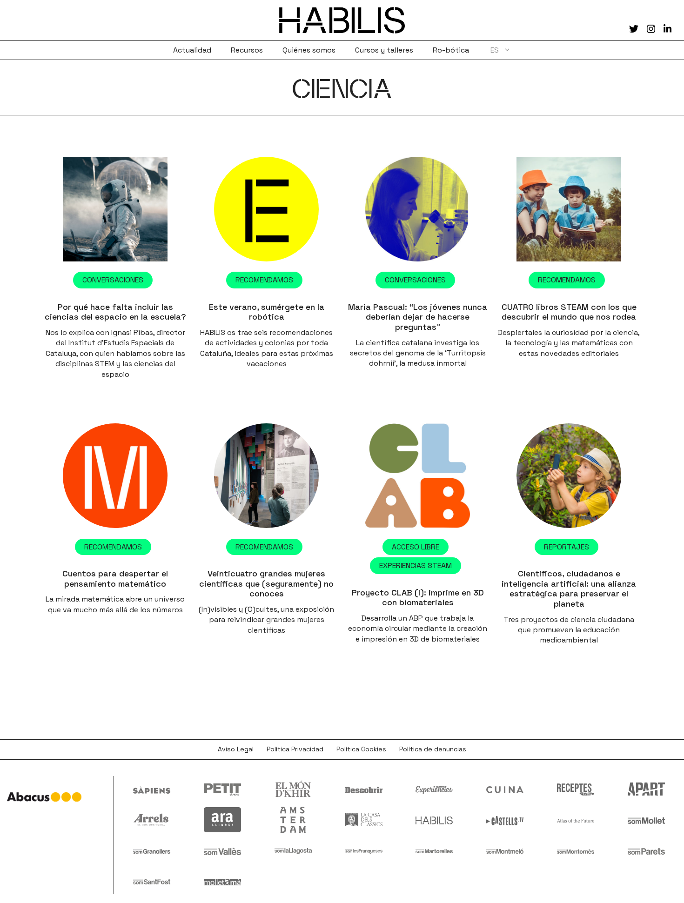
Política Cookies (361, 749)
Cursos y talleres (384, 50)
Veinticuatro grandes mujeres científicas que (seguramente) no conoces (266, 583)
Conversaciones (112, 280)
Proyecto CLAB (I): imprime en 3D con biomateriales (418, 597)
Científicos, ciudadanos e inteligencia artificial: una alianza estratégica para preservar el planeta (569, 588)
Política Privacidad (295, 749)
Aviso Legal (236, 749)
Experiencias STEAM (415, 565)
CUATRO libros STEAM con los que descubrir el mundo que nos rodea (569, 311)
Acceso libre (415, 547)
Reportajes (566, 547)
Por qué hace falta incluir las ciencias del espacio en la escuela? (115, 311)
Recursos (247, 50)
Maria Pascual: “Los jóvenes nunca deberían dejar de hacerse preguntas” (417, 316)
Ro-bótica (451, 50)
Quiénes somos (308, 50)
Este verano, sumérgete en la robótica (266, 311)
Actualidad (192, 50)
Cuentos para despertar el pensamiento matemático (115, 578)
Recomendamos (264, 280)
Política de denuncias (432, 749)
